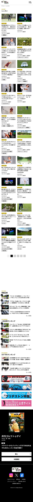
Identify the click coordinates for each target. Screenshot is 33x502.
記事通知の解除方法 (16, 483)
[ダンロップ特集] (16, 378)
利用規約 (23, 479)
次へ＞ (24, 256)
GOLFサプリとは (11, 479)
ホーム (3, 5)
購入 (16, 454)
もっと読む (28, 315)
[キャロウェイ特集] (16, 387)
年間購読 (16, 459)
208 (21, 255)
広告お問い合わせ (22, 481)
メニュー (30, 2)
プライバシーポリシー (11, 481)
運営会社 (18, 479)
